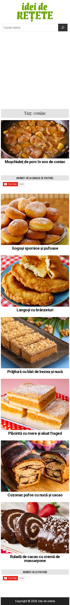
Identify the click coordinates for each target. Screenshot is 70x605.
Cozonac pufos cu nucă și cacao (35, 495)
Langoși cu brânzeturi (35, 310)
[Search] (62, 27)
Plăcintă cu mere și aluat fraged (35, 433)
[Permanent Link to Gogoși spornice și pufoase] (35, 219)
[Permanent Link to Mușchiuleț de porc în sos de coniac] (35, 139)
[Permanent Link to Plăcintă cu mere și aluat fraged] (35, 404)
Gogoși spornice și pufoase (35, 248)
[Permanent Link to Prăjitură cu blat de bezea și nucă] (35, 342)
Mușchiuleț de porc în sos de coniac (35, 162)
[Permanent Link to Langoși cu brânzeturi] (35, 281)
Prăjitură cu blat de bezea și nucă (35, 371)
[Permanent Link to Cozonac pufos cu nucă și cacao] (35, 466)
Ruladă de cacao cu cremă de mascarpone (35, 558)
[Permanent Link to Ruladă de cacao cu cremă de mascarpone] (35, 527)
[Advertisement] (35, 70)
